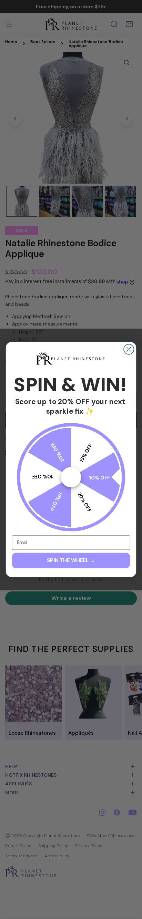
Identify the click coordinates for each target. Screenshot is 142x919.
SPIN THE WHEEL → (71, 560)
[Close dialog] (129, 349)
